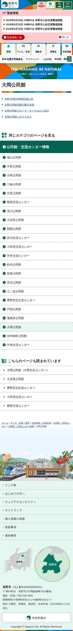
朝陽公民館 (14, 228)
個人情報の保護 (15, 518)
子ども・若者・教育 (20, 423)
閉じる (65, 37)
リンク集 (10, 485)
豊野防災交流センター (21, 300)
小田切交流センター (19, 246)
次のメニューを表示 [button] (69, 59)
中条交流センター (18, 344)
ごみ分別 (47, 59)
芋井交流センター (18, 255)
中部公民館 (14, 166)
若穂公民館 (14, 273)
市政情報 (67, 51)
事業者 (53, 51)
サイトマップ (13, 510)
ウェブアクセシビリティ (20, 501)
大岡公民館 (14, 327)
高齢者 (38, 51)
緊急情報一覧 (14, 37)
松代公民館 (14, 264)
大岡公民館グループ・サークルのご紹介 (26, 110)
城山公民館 (14, 157)
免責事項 (10, 527)
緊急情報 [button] (41, 6)
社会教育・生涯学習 (41, 423)
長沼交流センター (18, 237)
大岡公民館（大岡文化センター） (28, 370)
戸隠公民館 (14, 309)
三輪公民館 (14, 184)
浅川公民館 (14, 211)
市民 (8, 51)
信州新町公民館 (17, 335)
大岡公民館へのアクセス (18, 116)
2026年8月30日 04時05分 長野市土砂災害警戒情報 (34, 20)
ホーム (5, 423)
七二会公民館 (15, 291)
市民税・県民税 (62, 59)
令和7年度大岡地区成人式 (18, 98)
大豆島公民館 (15, 219)
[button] (59, 5)
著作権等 (10, 535)
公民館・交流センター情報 (28, 147)
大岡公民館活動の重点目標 (19, 104)
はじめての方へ (15, 493)
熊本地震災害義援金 (12, 59)
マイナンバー (33, 59)
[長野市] (10, 4)
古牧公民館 (14, 175)
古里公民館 (14, 193)
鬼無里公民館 (15, 318)
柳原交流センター (18, 202)
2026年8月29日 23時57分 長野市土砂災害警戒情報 (34, 28)
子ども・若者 (23, 51)
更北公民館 (14, 282)
